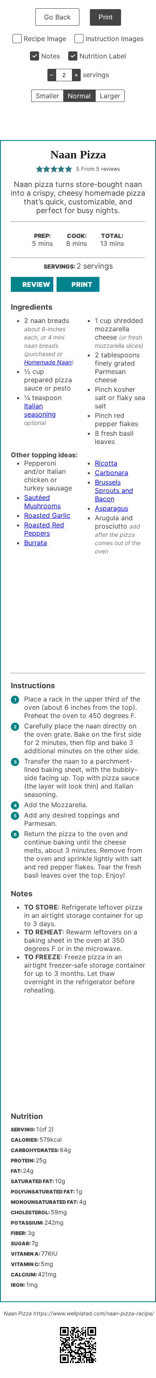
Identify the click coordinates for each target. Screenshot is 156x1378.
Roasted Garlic (47, 515)
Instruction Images (115, 38)
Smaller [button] (47, 96)
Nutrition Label (102, 56)
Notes (50, 56)
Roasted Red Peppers (44, 529)
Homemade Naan (48, 362)
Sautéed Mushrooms (42, 501)
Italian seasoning (40, 410)
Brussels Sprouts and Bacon (114, 490)
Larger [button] (110, 96)
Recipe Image (45, 38)
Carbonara (111, 472)
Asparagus (111, 508)
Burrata (35, 543)
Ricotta (106, 463)
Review (36, 284)
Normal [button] (79, 96)
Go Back (57, 17)
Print (105, 17)
